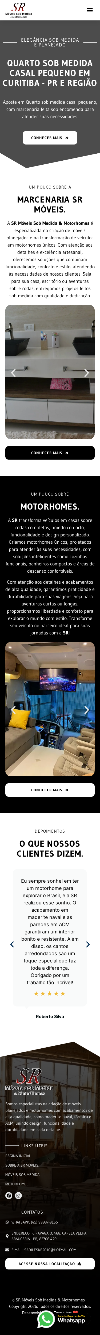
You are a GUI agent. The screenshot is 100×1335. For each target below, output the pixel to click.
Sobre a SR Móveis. (22, 1165)
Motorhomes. (17, 1184)
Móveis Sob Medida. (22, 1174)
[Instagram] (18, 1195)
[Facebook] (8, 1195)
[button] (90, 10)
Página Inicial (18, 1155)
